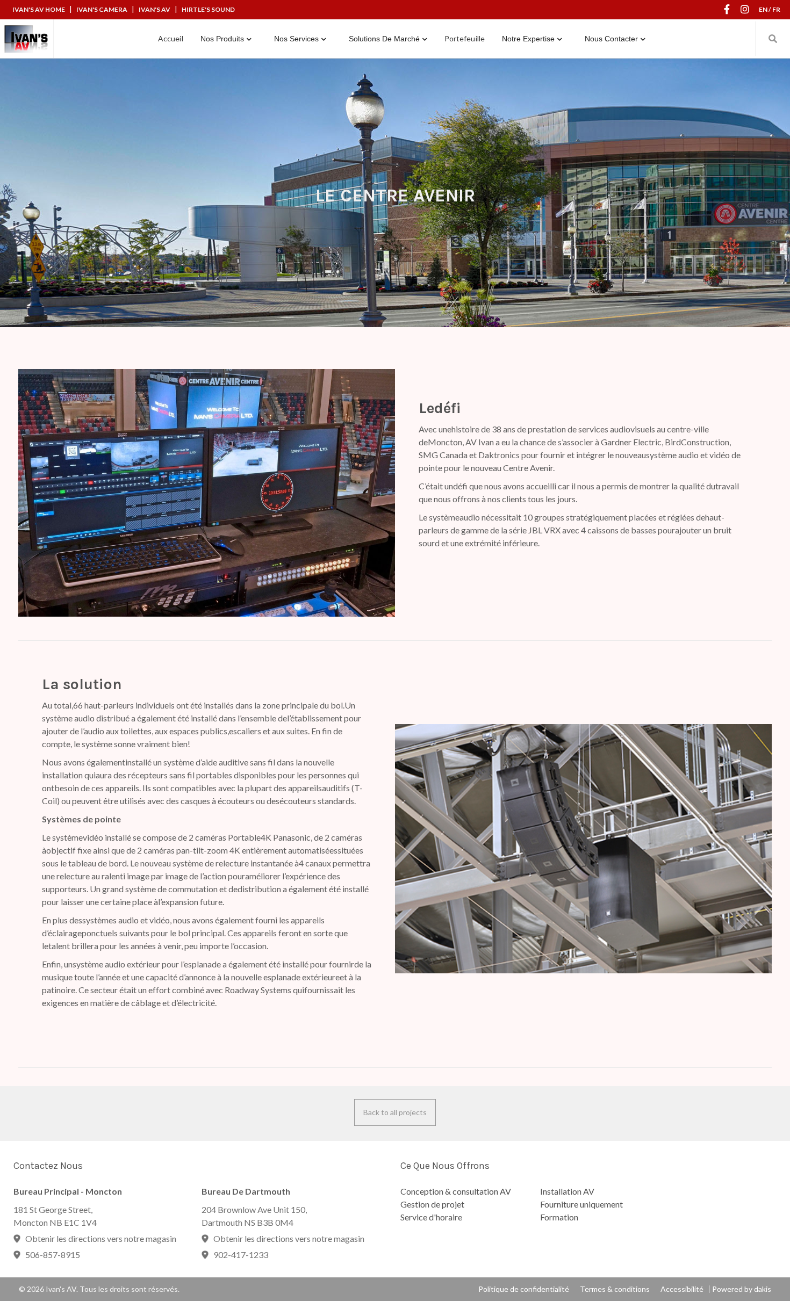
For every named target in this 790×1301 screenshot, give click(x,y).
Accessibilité (681, 1289)
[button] (226, 38)
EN (763, 9)
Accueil (170, 38)
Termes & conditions (615, 1289)
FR (776, 9)
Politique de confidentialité (523, 1289)
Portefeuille (464, 38)
